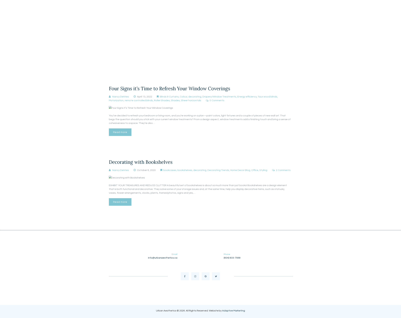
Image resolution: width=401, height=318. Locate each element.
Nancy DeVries (120, 96)
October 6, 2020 (146, 170)
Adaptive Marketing (233, 310)
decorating (194, 96)
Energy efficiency (247, 96)
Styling (263, 170)
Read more (120, 132)
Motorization (116, 100)
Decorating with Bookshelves (140, 162)
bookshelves (184, 170)
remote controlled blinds (139, 100)
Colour (183, 96)
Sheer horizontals (191, 100)
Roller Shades (162, 100)
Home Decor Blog (240, 170)
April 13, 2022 (144, 96)
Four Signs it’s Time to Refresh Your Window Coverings (169, 89)
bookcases (169, 170)
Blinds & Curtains (169, 96)
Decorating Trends (218, 170)
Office (254, 170)
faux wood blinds (267, 96)
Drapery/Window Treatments (219, 96)
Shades (175, 100)
